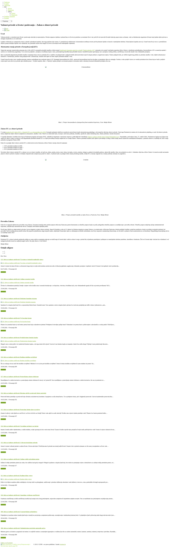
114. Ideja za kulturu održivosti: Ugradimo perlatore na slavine (19, 426)
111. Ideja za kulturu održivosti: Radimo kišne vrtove (16, 475)
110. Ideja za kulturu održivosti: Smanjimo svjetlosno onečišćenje (20, 495)
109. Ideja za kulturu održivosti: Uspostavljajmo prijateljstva (19, 511)
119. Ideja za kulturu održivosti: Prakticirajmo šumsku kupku (19, 337)
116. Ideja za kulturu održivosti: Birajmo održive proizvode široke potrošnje (23, 393)
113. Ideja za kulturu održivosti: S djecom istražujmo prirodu (19, 442)
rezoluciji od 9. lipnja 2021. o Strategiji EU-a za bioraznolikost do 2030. (25, 132)
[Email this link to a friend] (6, 30)
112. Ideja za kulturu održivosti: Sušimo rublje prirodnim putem (20, 459)
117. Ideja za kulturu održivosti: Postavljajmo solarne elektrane (20, 376)
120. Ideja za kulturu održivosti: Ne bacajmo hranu (16, 318)
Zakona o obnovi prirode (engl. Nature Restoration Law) (103, 137)
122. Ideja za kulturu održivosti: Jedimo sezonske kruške (18, 279)
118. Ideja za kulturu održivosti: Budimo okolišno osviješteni (19, 357)
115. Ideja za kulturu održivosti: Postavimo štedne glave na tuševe (20, 409)
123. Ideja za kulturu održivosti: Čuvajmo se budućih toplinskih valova (22, 259)
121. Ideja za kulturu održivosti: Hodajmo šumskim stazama (19, 298)
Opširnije (3, 272)
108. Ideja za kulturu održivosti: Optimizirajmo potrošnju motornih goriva (23, 528)
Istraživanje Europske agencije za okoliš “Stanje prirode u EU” (77, 50)
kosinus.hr (63, 544)
